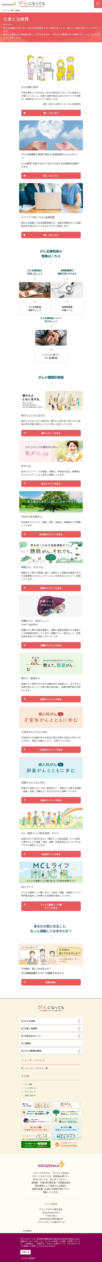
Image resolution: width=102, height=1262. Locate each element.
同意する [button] (25, 1252)
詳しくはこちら (51, 112)
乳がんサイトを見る (51, 483)
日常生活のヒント (32, 1035)
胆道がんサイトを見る (51, 699)
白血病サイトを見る (51, 854)
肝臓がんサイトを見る (51, 645)
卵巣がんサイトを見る (51, 800)
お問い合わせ (30, 1095)
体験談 (27, 1043)
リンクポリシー (30, 1088)
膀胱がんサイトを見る (51, 588)
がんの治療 (29, 1021)
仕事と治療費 (30, 1028)
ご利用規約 (27, 1230)
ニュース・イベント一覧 (36, 1068)
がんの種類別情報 (32, 1050)
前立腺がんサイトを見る (51, 534)
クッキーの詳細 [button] (27, 1258)
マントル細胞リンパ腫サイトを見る (51, 906)
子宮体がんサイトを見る (51, 749)
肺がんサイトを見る (51, 433)
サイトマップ (30, 1091)
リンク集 (28, 1084)
